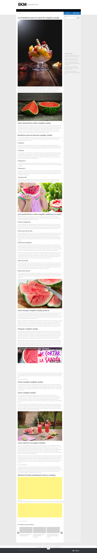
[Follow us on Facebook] (77, 13)
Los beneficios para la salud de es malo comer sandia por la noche (53, 536)
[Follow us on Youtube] (73, 13)
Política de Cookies (56, 546)
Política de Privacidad (47, 546)
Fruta (19, 13)
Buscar (66, 16)
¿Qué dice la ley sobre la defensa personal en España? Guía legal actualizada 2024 (72, 72)
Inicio (19, 10)
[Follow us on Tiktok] (78, 13)
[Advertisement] (40, 488)
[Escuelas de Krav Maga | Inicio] (28, 4)
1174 (26, 521)
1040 (22, 521)
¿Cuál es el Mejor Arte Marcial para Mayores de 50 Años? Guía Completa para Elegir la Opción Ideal (72, 68)
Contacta (28, 10)
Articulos (23, 10)
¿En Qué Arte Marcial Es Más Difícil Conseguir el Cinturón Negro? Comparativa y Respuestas (72, 63)
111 (24, 521)
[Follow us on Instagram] (75, 13)
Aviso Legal (39, 546)
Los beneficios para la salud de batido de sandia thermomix (38, 536)
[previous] (18, 533)
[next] (62, 533)
